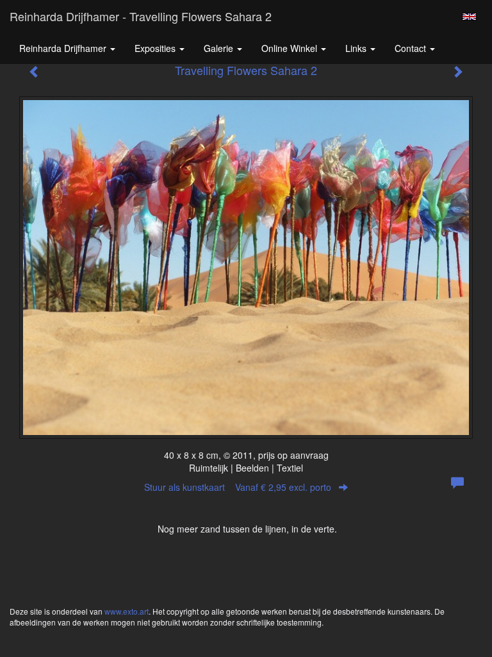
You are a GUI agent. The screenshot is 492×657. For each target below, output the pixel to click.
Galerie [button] (220, 48)
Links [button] (357, 48)
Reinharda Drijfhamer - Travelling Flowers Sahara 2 (141, 16)
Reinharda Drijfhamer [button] (64, 48)
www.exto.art (126, 611)
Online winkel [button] (290, 48)
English (469, 17)
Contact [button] (412, 48)
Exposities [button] (156, 48)
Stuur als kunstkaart (237, 487)
